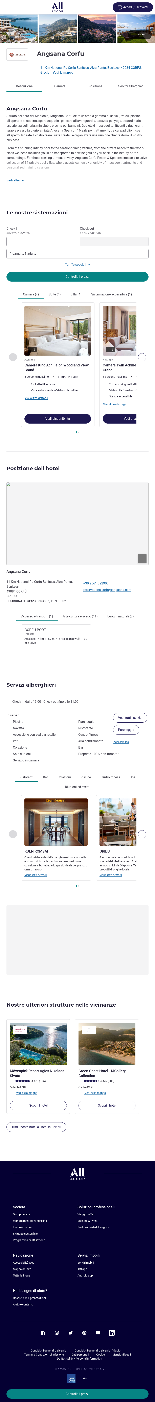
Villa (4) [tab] (76, 294)
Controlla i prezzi (77, 1394)
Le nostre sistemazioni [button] (37, 212)
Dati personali (80, 1354)
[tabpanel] (77, 369)
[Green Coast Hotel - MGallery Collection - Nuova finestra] (107, 1044)
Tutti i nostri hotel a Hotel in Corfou (36, 1127)
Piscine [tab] (86, 777)
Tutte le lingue (21, 1275)
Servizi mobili (86, 1262)
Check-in (18, 231)
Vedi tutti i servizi (130, 718)
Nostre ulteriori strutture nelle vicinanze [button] (61, 1005)
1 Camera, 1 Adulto (23, 253)
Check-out (91, 231)
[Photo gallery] (77, 28)
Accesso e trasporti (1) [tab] (37, 616)
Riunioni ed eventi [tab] (77, 787)
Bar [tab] (45, 777)
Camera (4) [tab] (31, 294)
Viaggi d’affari (86, 1214)
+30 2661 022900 (96, 583)
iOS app (82, 1269)
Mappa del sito (22, 1269)
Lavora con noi (22, 1227)
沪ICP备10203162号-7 (90, 1369)
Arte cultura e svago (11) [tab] (80, 616)
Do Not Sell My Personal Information (79, 1358)
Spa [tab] (132, 777)
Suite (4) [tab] (55, 294)
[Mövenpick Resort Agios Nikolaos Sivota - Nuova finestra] (38, 1044)
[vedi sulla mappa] (77, 523)
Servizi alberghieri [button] (31, 685)
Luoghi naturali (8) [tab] (120, 616)
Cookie (100, 1354)
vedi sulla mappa (26, 1092)
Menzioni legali (121, 1354)
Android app (85, 1275)
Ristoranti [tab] (26, 777)
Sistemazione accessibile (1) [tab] (111, 294)
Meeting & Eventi (88, 1220)
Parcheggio (126, 730)
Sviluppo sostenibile (25, 1233)
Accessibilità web (23, 1262)
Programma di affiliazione (29, 1240)
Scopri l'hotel (38, 1105)
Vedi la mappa (63, 72)
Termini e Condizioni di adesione (44, 1354)
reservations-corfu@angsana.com (107, 590)
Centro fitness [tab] (110, 777)
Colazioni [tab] (64, 777)
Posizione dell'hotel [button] (33, 468)
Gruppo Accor (21, 1214)
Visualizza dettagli (35, 875)
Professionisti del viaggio (93, 1227)
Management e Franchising (30, 1220)
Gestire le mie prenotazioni (29, 1298)
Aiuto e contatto (23, 1304)
